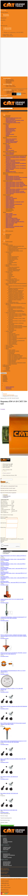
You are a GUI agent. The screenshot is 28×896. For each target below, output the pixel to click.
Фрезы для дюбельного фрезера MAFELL (15, 221)
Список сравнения (10, 80)
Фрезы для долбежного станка (12, 220)
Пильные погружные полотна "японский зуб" (16, 156)
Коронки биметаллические (12, 141)
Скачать (7, 369)
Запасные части (6, 123)
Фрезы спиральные (10, 227)
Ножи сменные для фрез (11, 214)
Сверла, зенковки (7, 194)
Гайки (7, 126)
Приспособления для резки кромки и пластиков (16, 177)
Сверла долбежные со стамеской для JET (15, 201)
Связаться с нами (7, 847)
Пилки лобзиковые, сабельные (10, 151)
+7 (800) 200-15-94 (7, 29)
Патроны (8, 147)
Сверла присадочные (8, 180)
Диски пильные (6, 116)
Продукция (7, 115)
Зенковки (8, 195)
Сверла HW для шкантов (11, 198)
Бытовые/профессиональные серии (13, 117)
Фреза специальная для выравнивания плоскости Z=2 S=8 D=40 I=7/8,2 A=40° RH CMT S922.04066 (13, 741)
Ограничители (9, 215)
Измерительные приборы (11, 136)
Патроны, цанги (6, 143)
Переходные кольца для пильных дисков (15, 120)
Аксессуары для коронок (11, 138)
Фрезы (4, 212)
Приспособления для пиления (12, 176)
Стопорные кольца (10, 134)
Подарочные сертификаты (9, 855)
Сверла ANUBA (9, 197)
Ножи (7, 175)
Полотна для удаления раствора (13, 162)
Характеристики (6, 496)
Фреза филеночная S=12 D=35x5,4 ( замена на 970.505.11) (13, 555)
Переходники (9, 148)
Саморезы (8, 133)
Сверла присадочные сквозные (13, 190)
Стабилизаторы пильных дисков (13, 122)
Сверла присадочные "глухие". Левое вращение (16, 185)
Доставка (8, 367)
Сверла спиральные (10, 205)
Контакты (5, 381)
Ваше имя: (3, 518)
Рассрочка (5, 378)
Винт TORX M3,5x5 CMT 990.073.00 (9, 810)
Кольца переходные (10, 129)
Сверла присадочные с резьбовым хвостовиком (16, 188)
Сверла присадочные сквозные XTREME (15, 191)
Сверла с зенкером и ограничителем (14, 204)
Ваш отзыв (3, 537)
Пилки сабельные (10, 154)
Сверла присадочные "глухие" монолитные (15, 184)
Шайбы (7, 135)
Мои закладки (6, 864)
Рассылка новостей (7, 865)
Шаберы (7, 170)
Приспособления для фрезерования (13, 179)
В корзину (3, 481)
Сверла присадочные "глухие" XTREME (15, 183)
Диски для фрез (9, 213)
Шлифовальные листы (11, 171)
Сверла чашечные (10, 193)
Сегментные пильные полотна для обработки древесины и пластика (16, 297)
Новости (5, 380)
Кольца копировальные (11, 128)
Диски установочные (10, 119)
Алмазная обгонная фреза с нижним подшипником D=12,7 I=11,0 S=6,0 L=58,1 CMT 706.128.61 (14, 617)
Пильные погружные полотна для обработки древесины (15, 289)
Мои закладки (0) (9, 79)
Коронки (5, 137)
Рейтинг (2, 541)
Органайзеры (9, 216)
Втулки (7, 144)
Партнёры (5, 856)
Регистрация (6, 14)
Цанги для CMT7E (10, 150)
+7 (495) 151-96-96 (7, 27)
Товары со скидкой (7, 857)
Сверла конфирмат (10, 202)
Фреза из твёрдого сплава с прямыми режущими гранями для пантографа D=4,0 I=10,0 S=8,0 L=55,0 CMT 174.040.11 (14, 635)
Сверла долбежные (10, 200)
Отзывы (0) (5, 497)
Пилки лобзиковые (10, 152)
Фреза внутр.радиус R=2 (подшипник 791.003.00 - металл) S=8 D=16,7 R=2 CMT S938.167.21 (14, 653)
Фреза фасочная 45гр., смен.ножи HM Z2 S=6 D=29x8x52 (13, 582)
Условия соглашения (7, 841)
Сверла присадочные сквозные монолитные (15, 192)
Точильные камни (10, 209)
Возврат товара (6, 848)
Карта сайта (5, 849)
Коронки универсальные (11, 142)
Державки (8, 145)
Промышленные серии (11, 121)
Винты (7, 124)
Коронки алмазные (10, 140)
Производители (6, 853)
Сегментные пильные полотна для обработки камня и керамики (16, 299)
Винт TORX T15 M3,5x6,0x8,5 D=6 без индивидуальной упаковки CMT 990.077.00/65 (13, 723)
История (8, 368)
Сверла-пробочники (10, 207)
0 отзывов (3, 409)
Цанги (7, 149)
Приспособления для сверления (13, 178)
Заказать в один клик (5, 483)
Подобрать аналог (5, 562)
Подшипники (9, 131)
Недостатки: (3, 527)
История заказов (6, 863)
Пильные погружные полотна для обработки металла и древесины (15, 291)
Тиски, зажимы (9, 208)
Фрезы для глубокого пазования (13, 219)
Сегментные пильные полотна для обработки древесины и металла (16, 294)
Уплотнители (9, 211)
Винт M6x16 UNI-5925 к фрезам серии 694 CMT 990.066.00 (14, 706)
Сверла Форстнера (10, 199)
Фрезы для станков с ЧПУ (11, 222)
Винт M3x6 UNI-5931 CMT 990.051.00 (9, 776)
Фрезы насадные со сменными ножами (14, 226)
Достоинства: (4, 522)
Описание (5, 494)
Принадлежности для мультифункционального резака (15, 155)
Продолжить (3, 548)
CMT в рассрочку (9, 231)
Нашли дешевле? (7, 473)
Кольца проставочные (10, 130)
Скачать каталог (9, 241)
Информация (8, 234)
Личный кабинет (7, 861)
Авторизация (6, 15)
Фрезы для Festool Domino (11, 218)
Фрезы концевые (9, 225)
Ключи (7, 127)
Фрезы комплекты (10, 223)
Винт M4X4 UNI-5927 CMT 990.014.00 (9, 793)
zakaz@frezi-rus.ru (4, 889)
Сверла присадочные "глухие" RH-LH (14, 182)
